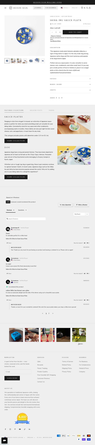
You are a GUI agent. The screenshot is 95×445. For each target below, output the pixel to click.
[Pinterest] (62, 98)
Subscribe (12, 378)
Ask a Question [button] (66, 205)
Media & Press (84, 368)
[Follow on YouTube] (20, 429)
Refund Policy (66, 365)
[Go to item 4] (24, 60)
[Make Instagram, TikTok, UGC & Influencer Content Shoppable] (80, 344)
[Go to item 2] (13, 60)
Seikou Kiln (55, 16)
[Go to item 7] (42, 60)
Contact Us (41, 382)
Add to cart (75, 32)
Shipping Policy (67, 368)
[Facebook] (56, 98)
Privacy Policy (66, 372)
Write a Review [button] (82, 205)
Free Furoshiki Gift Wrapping (46, 375)
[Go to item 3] (19, 60)
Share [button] (9, 243)
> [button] (52, 313)
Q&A (39, 362)
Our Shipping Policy (55, 41)
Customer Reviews (43, 378)
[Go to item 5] (30, 60)
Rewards (40, 365)
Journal (38, 8)
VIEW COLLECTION (16, 141)
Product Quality (42, 372)
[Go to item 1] (7, 60)
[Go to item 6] (36, 60)
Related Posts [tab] (36, 110)
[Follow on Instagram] (10, 429)
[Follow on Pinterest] (15, 429)
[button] (85, 243)
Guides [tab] (51, 110)
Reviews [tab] (9, 210)
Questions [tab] (21, 210)
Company (82, 372)
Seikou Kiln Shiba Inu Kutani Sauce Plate (16, 239)
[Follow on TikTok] (25, 429)
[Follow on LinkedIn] (29, 429)
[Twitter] (59, 98)
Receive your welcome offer (47, 2)
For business (51, 8)
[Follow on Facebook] (5, 429)
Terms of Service (67, 362)
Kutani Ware (67, 16)
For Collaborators (85, 365)
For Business (83, 362)
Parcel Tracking (42, 368)
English (75, 8)
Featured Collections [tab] (14, 110)
